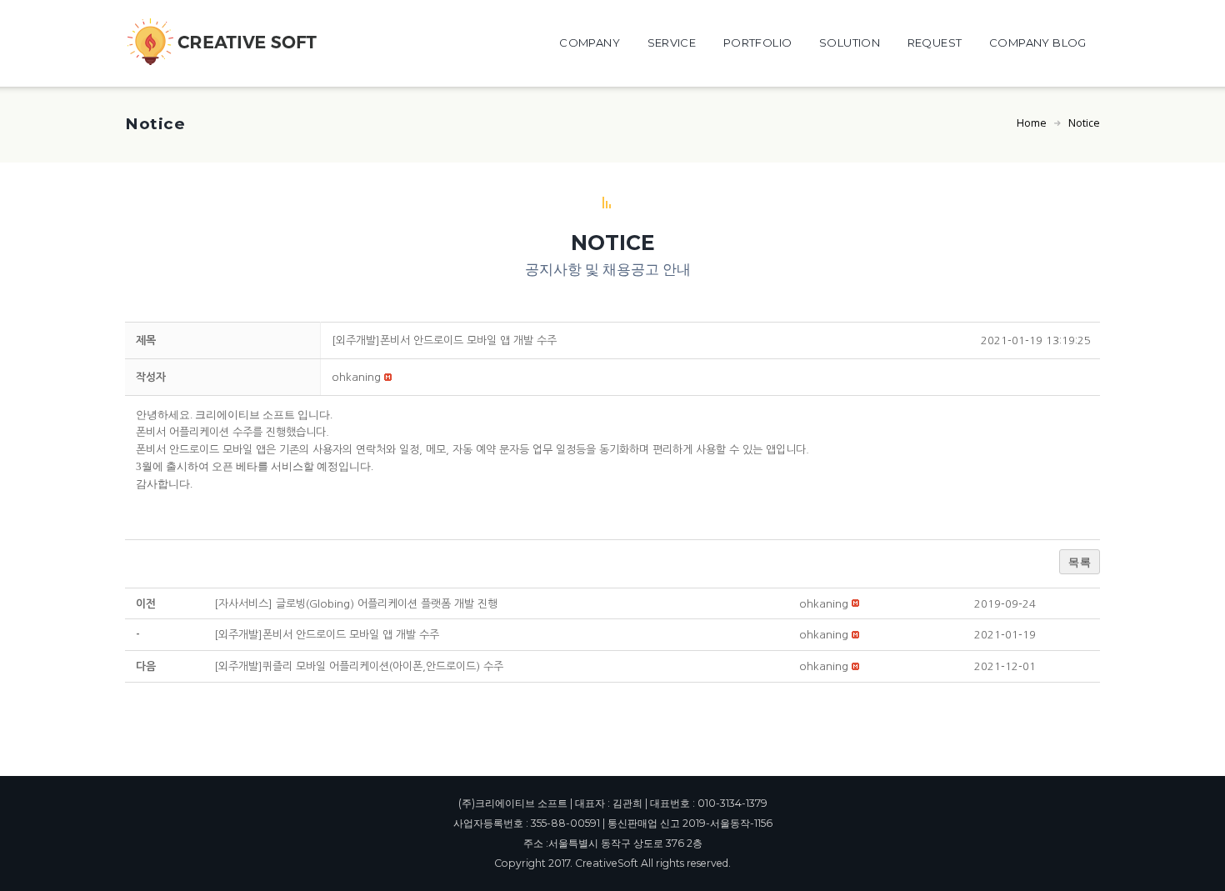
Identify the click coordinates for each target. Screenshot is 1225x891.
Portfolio (757, 42)
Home (1032, 123)
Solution (849, 42)
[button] (356, 377)
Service (672, 42)
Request (935, 42)
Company (589, 42)
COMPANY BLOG (1038, 42)
